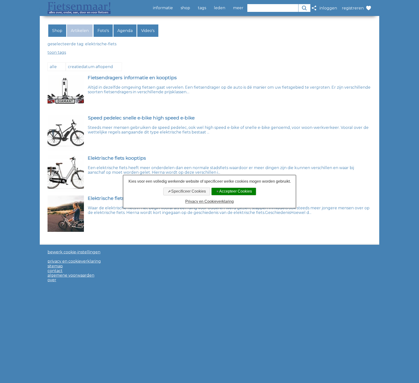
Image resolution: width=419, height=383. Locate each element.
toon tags (57, 52)
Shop (57, 30)
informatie (163, 8)
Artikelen (80, 30)
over (52, 280)
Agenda (125, 30)
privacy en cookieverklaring (74, 261)
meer (238, 8)
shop (185, 8)
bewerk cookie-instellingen (74, 252)
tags (202, 8)
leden (219, 8)
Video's (147, 30)
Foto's (103, 30)
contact (55, 270)
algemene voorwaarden (71, 275)
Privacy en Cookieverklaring (209, 202)
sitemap (55, 266)
